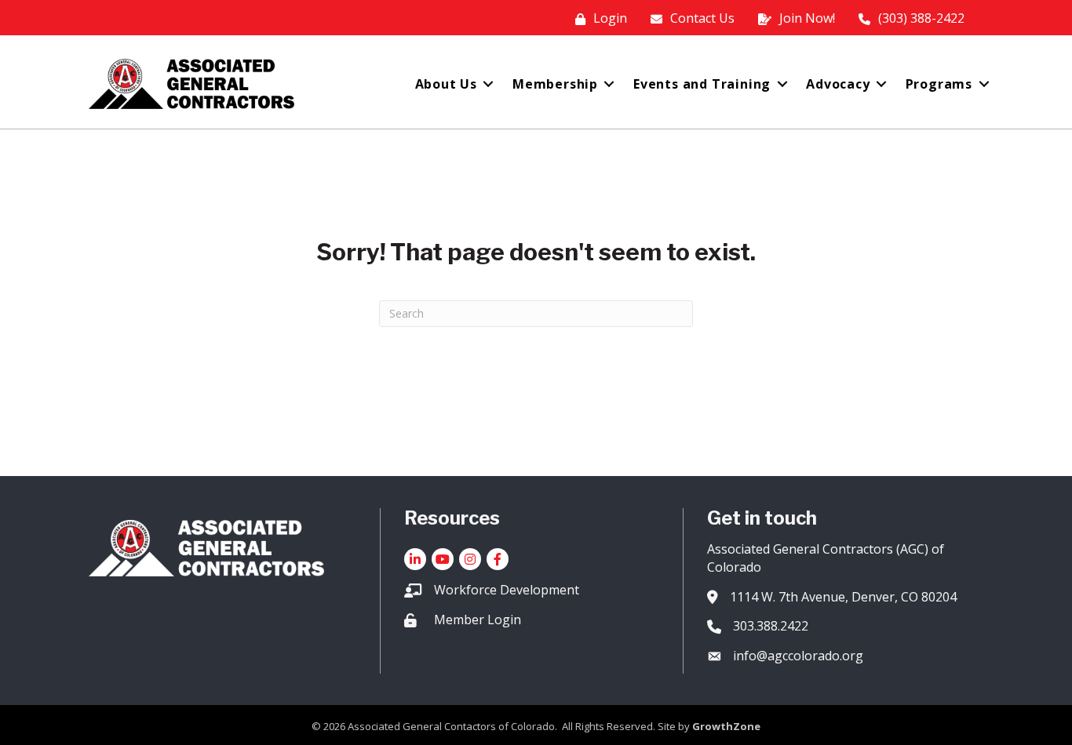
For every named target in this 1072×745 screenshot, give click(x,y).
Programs (939, 84)
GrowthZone (726, 726)
